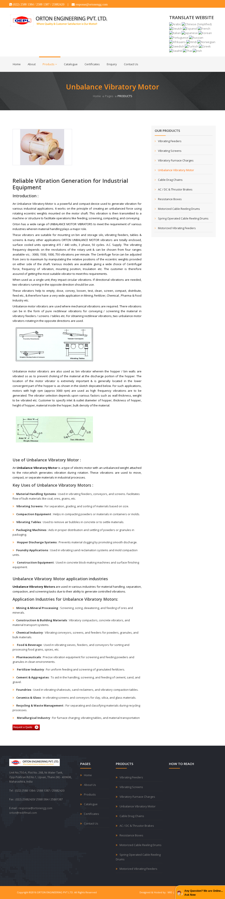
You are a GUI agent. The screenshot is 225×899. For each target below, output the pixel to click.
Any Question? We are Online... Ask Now (203, 892)
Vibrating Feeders (169, 141)
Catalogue (71, 64)
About (32, 64)
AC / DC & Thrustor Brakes (175, 189)
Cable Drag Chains (170, 180)
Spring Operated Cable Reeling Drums (183, 218)
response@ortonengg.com (35, 808)
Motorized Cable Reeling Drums (179, 209)
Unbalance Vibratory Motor (176, 170)
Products (48, 64)
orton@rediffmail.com (23, 813)
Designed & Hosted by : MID (156, 892)
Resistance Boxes (170, 199)
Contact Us (131, 64)
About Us (90, 785)
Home (17, 64)
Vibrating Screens (169, 151)
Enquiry (112, 64)
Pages (109, 96)
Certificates (92, 64)
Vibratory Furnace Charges (176, 160)
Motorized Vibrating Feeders (177, 228)
